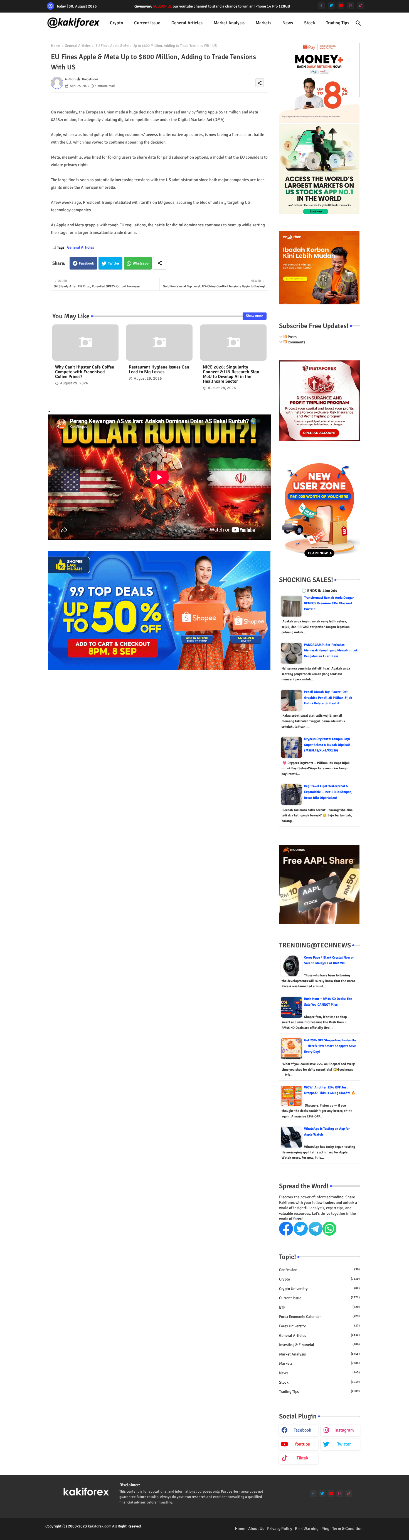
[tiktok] (360, 5)
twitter (344, 1444)
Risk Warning (307, 1528)
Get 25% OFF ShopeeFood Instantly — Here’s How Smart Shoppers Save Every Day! (330, 1046)
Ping (325, 1528)
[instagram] (350, 5)
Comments (296, 342)
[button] (358, 23)
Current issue (147, 23)
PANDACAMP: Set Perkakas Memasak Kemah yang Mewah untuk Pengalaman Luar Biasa (331, 650)
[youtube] (340, 5)
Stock (309, 23)
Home (55, 45)
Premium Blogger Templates (69, 1531)
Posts (292, 336)
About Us (256, 1528)
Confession (319, 1269)
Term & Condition (347, 1528)
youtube (302, 1444)
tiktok (302, 1458)
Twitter (113, 263)
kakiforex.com (99, 1526)
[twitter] (331, 5)
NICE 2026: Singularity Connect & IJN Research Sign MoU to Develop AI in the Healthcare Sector (231, 374)
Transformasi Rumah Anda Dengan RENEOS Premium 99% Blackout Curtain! (329, 603)
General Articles (187, 23)
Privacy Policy (279, 1528)
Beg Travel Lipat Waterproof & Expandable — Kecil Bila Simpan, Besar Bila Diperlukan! (328, 792)
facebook (302, 1430)
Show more (254, 316)
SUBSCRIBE (162, 6)
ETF (319, 1307)
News (287, 23)
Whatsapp (141, 263)
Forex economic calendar (319, 1316)
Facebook (86, 263)
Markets (263, 23)
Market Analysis (229, 23)
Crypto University (319, 1288)
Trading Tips (337, 23)
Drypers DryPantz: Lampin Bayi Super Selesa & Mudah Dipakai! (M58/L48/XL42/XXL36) (327, 745)
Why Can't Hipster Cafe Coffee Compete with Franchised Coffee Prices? (84, 372)
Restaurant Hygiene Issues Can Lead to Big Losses (159, 369)
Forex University (319, 1326)
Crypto (116, 23)
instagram (344, 1430)
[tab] (116, 23)
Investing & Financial (319, 1344)
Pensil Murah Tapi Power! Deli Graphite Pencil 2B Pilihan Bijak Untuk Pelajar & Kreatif (328, 697)
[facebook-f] (321, 5)
